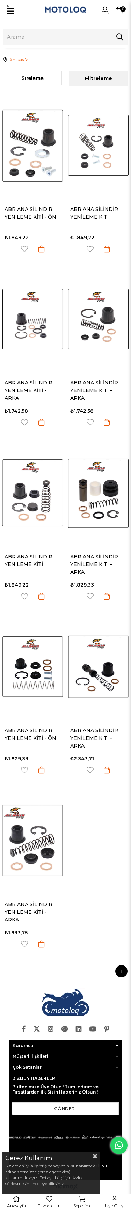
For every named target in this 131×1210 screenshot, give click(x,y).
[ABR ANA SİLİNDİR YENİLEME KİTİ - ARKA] (33, 319)
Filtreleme (98, 78)
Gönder (64, 1108)
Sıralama (32, 78)
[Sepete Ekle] (41, 249)
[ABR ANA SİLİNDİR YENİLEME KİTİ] (98, 145)
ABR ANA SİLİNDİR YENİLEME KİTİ (94, 213)
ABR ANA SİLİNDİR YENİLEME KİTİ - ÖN (30, 213)
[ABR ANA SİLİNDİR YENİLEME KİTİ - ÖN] (33, 145)
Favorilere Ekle (24, 249)
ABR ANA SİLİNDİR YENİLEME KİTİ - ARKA (28, 390)
